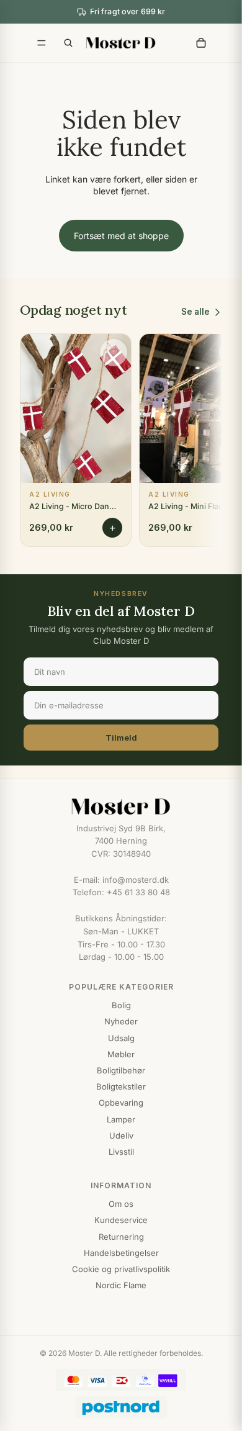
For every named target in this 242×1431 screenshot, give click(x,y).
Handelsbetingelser (121, 1253)
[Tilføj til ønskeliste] (113, 352)
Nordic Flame (121, 1285)
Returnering (121, 1237)
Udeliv (121, 1135)
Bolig (121, 1005)
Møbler (121, 1054)
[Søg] (68, 42)
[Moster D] (121, 806)
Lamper (121, 1119)
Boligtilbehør (121, 1070)
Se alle (195, 312)
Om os (121, 1204)
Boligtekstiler (121, 1086)
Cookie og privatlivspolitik (121, 1269)
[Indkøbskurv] (201, 42)
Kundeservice (121, 1220)
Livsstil (121, 1152)
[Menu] (41, 43)
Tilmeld (121, 738)
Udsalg (121, 1038)
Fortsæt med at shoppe (121, 235)
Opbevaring (121, 1103)
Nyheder (121, 1021)
